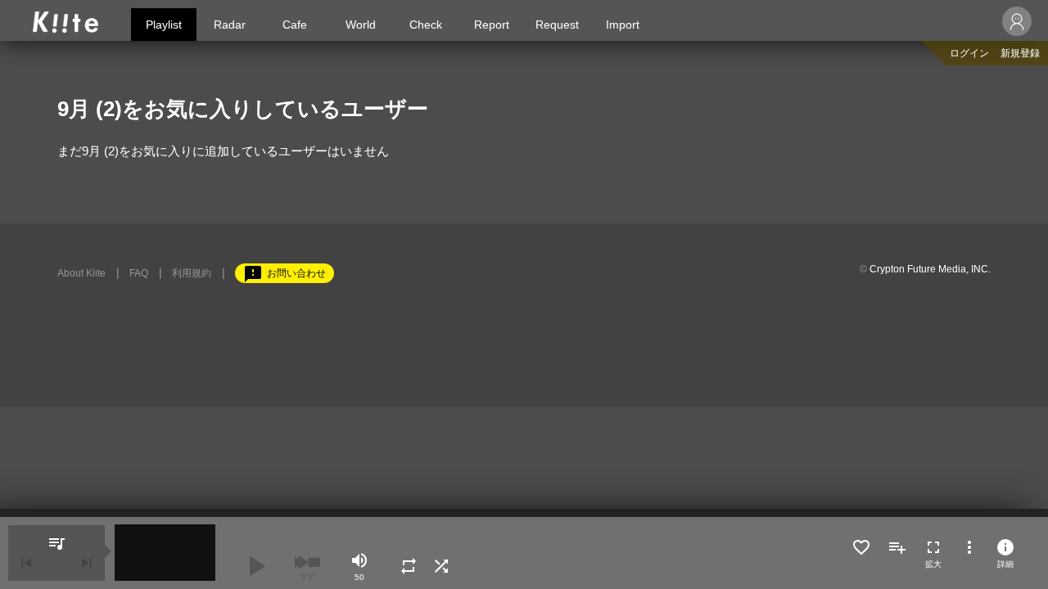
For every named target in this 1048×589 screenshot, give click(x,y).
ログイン (969, 53)
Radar (230, 24)
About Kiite (81, 273)
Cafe (294, 24)
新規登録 (1020, 53)
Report (491, 24)
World (361, 24)
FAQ (138, 273)
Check (425, 24)
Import (622, 24)
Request (557, 24)
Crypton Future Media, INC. (930, 269)
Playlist (164, 24)
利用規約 (191, 273)
